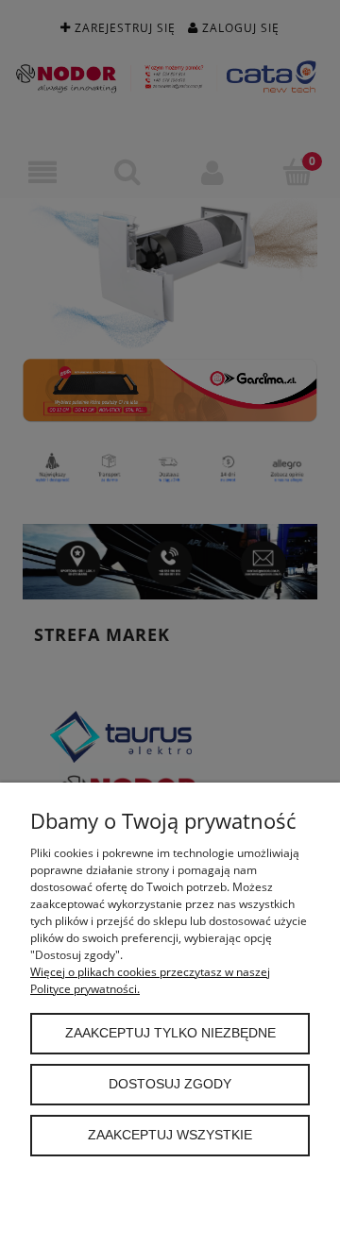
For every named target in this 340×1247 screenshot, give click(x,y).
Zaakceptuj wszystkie (170, 1135)
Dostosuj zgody (170, 1084)
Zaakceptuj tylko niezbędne (170, 1033)
